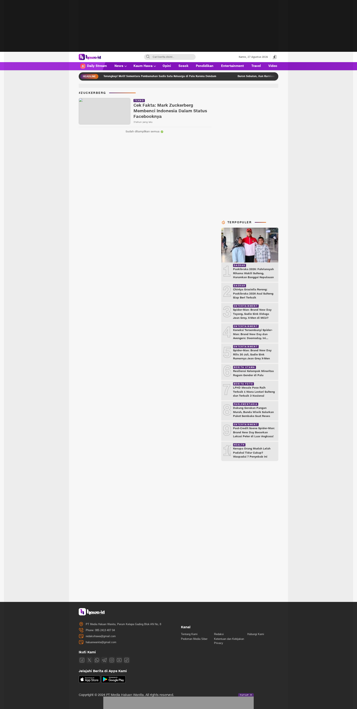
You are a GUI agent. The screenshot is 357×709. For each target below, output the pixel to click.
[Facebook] (82, 660)
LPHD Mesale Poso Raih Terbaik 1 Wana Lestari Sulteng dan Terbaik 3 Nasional (254, 392)
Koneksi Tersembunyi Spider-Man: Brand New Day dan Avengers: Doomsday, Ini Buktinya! (253, 336)
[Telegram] (104, 660)
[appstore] (89, 682)
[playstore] (113, 682)
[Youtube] (119, 660)
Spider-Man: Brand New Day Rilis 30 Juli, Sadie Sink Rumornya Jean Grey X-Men (252, 354)
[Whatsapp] (97, 660)
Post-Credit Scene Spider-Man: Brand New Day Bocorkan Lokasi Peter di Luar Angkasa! (254, 432)
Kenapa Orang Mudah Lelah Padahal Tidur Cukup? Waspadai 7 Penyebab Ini (251, 453)
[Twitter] (89, 660)
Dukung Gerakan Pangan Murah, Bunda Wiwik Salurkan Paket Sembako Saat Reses (253, 412)
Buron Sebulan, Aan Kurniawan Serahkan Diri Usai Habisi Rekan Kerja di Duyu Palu (268, 76)
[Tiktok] (126, 660)
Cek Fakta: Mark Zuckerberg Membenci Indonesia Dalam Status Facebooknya (170, 111)
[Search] (148, 57)
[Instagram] (111, 660)
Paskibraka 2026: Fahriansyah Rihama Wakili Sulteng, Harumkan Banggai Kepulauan (253, 273)
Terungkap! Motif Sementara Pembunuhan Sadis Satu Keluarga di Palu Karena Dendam (136, 76)
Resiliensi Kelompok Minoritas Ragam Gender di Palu (253, 373)
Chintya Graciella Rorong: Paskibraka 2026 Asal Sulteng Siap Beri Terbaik (253, 294)
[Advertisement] (178, 29)
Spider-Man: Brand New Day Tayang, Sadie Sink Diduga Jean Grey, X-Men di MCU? (252, 314)
